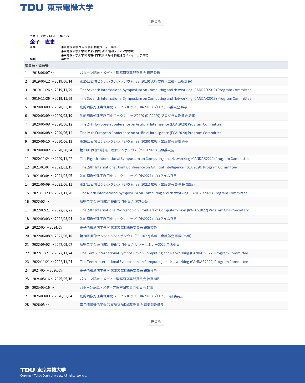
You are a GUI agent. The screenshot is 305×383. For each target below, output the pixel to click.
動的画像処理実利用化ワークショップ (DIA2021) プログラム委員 (128, 175)
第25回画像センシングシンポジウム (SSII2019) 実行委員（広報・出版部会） (137, 81)
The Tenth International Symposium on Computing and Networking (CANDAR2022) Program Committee (164, 253)
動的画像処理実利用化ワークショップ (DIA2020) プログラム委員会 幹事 (134, 107)
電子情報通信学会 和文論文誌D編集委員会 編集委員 (118, 227)
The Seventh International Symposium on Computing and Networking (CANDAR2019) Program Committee (165, 89)
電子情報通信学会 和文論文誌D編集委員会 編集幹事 (118, 270)
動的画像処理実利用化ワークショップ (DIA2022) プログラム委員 (128, 218)
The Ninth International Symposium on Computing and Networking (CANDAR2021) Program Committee (163, 192)
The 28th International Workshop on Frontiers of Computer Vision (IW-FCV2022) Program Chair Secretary (164, 210)
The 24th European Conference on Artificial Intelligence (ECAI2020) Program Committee (151, 124)
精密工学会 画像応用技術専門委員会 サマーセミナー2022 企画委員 (130, 244)
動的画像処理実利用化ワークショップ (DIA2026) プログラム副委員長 (131, 296)
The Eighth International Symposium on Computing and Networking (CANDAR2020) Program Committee (164, 158)
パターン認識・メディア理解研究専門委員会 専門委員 (120, 72)
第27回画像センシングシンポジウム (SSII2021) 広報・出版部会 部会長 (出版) (137, 184)
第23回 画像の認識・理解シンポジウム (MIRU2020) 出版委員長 (127, 149)
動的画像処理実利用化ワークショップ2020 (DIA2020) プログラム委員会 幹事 (137, 115)
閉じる (156, 21)
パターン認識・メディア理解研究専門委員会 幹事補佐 (120, 278)
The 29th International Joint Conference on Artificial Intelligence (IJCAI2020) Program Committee (158, 167)
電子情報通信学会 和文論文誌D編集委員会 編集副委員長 (122, 304)
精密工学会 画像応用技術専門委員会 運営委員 (114, 201)
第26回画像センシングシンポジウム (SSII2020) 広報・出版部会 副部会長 (134, 141)
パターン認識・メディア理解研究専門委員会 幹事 (116, 287)
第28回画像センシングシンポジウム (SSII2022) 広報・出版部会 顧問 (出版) (135, 235)
